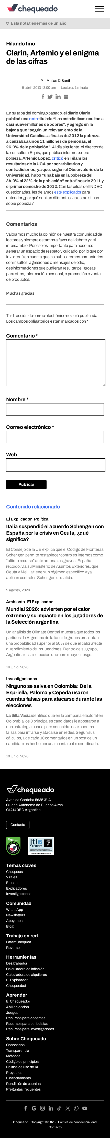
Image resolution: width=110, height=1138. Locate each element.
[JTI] (41, 846)
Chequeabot (16, 986)
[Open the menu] (99, 9)
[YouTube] (84, 1109)
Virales (11, 877)
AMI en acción (17, 1007)
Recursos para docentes (25, 1018)
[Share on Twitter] (50, 97)
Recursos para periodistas (27, 1024)
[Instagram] (44, 1109)
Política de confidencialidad (77, 1122)
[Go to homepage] (42, 9)
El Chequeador (18, 1001)
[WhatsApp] (78, 1109)
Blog (10, 926)
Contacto (17, 825)
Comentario (22, 336)
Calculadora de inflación (25, 969)
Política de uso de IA (22, 1067)
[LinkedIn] (53, 1109)
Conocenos (15, 1045)
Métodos (13, 1056)
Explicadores (16, 888)
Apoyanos (14, 921)
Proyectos (14, 1073)
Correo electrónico (30, 427)
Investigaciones (21, 679)
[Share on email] (66, 97)
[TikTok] (61, 1109)
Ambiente (15, 602)
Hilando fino (20, 43)
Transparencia (17, 1051)
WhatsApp (14, 910)
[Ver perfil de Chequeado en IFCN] (13, 846)
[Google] (36, 1109)
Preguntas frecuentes (23, 1089)
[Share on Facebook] (43, 97)
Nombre (17, 399)
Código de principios (22, 1062)
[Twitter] (69, 1109)
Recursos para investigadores (30, 1029)
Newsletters (15, 915)
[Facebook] (27, 1109)
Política (41, 519)
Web (11, 454)
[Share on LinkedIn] (58, 97)
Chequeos (14, 872)
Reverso (13, 948)
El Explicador (19, 519)
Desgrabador (16, 963)
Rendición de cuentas (23, 1084)
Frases (11, 883)
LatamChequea (18, 942)
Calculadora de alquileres (26, 975)
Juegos (12, 1013)
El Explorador (17, 980)
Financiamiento (18, 1078)
